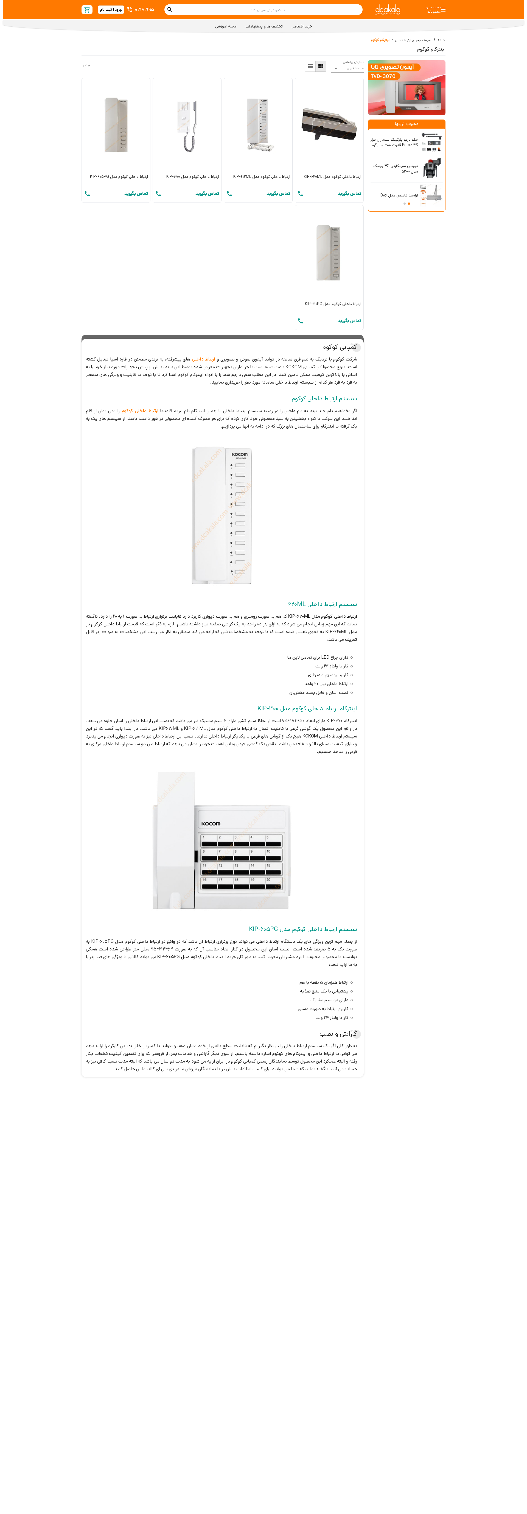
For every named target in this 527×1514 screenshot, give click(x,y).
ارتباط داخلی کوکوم (140, 410)
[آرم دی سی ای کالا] (387, 9)
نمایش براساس (353, 62)
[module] (320, 66)
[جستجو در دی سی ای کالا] (170, 9)
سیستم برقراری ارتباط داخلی (413, 40)
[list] (310, 66)
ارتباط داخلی (203, 359)
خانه (441, 40)
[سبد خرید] (87, 9)
